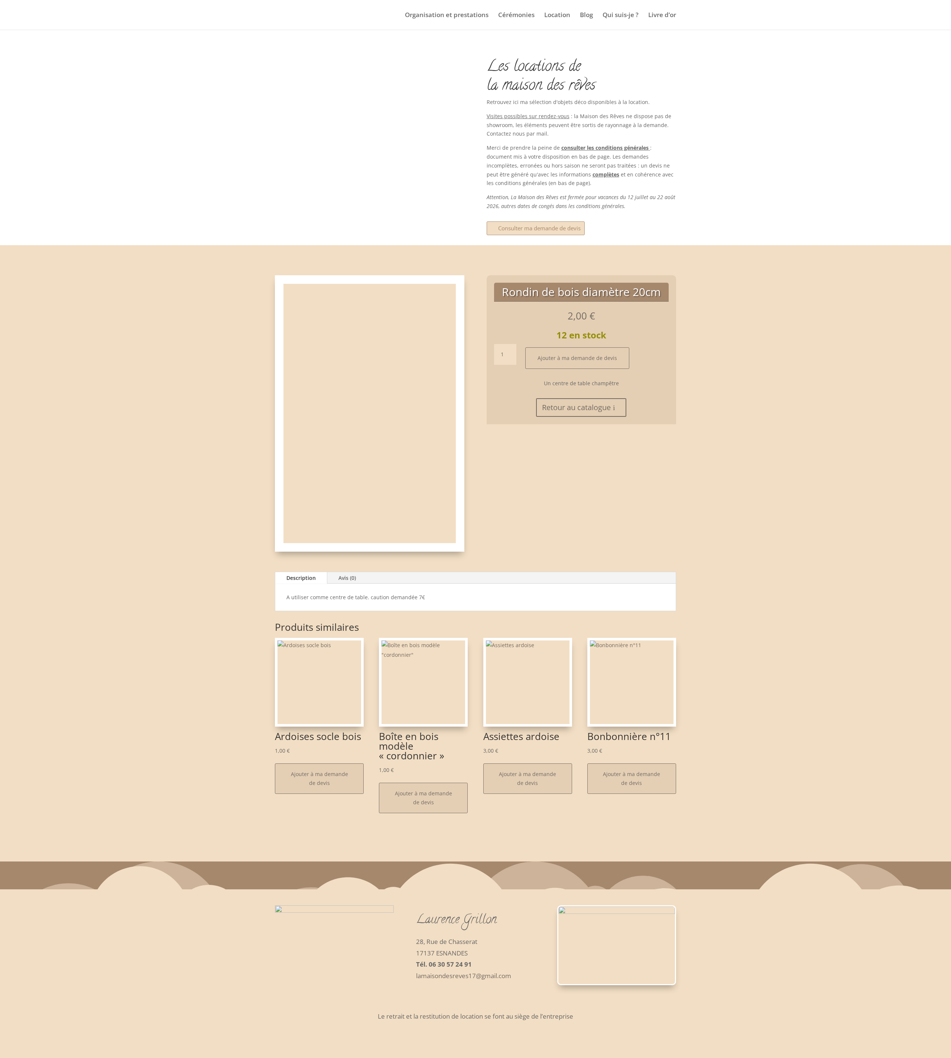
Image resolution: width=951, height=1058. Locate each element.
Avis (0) (347, 577)
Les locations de (534, 67)
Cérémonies (516, 15)
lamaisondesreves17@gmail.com (463, 975)
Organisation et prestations (447, 15)
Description (301, 577)
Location (557, 15)
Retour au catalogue (576, 407)
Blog (586, 15)
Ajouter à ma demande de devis (577, 357)
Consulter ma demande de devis (539, 228)
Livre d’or (662, 15)
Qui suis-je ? (621, 15)
